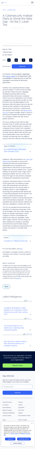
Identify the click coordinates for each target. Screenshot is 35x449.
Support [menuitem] (20, 413)
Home (4, 10)
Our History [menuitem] (6, 405)
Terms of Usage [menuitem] (22, 420)
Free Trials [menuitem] (21, 410)
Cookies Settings (17, 443)
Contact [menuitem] (20, 405)
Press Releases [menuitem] (7, 407)
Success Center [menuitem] (7, 415)
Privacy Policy (14, 433)
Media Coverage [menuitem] (7, 410)
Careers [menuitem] (20, 402)
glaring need (10, 76)
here (20, 249)
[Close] (32, 423)
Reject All (10, 439)
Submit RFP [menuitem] (21, 407)
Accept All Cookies (24, 439)
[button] (32, 2)
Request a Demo (17, 365)
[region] (18, 434)
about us (18, 278)
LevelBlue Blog (11, 10)
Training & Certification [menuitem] (9, 413)
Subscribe (22, 66)
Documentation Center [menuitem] (24, 415)
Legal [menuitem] (4, 420)
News (6, 286)
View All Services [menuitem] (7, 402)
